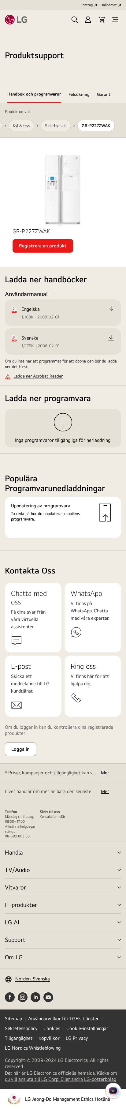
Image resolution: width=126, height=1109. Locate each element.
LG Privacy (77, 1038)
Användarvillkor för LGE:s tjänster (63, 1018)
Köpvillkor (49, 1038)
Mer (105, 773)
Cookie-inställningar (87, 1028)
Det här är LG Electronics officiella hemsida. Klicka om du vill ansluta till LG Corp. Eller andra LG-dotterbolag (63, 1076)
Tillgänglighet (18, 1038)
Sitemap (13, 1018)
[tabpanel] (63, 327)
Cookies (51, 1028)
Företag (87, 5)
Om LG (14, 957)
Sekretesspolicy (21, 1028)
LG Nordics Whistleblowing (33, 1048)
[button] (75, 19)
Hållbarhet (109, 5)
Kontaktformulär (52, 816)
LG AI (12, 922)
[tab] (34, 95)
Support (15, 939)
